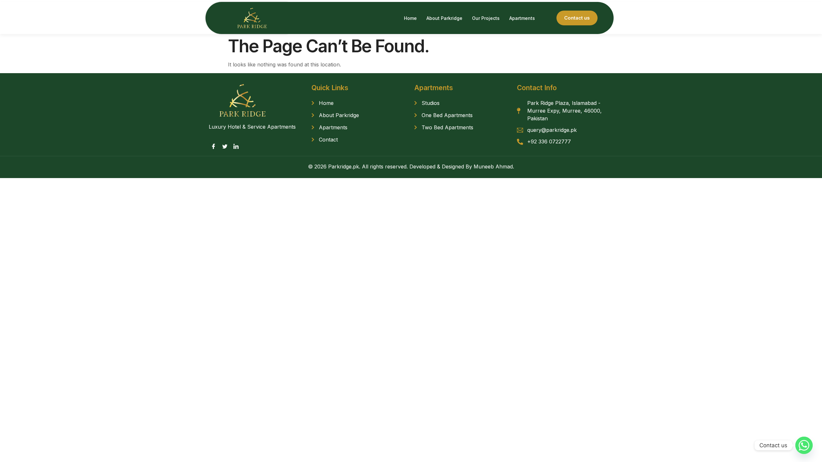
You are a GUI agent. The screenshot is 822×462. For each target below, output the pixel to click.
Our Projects (486, 18)
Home (410, 18)
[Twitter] (225, 146)
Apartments (522, 18)
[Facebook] (213, 146)
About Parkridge (444, 18)
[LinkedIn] (236, 146)
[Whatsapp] (804, 445)
